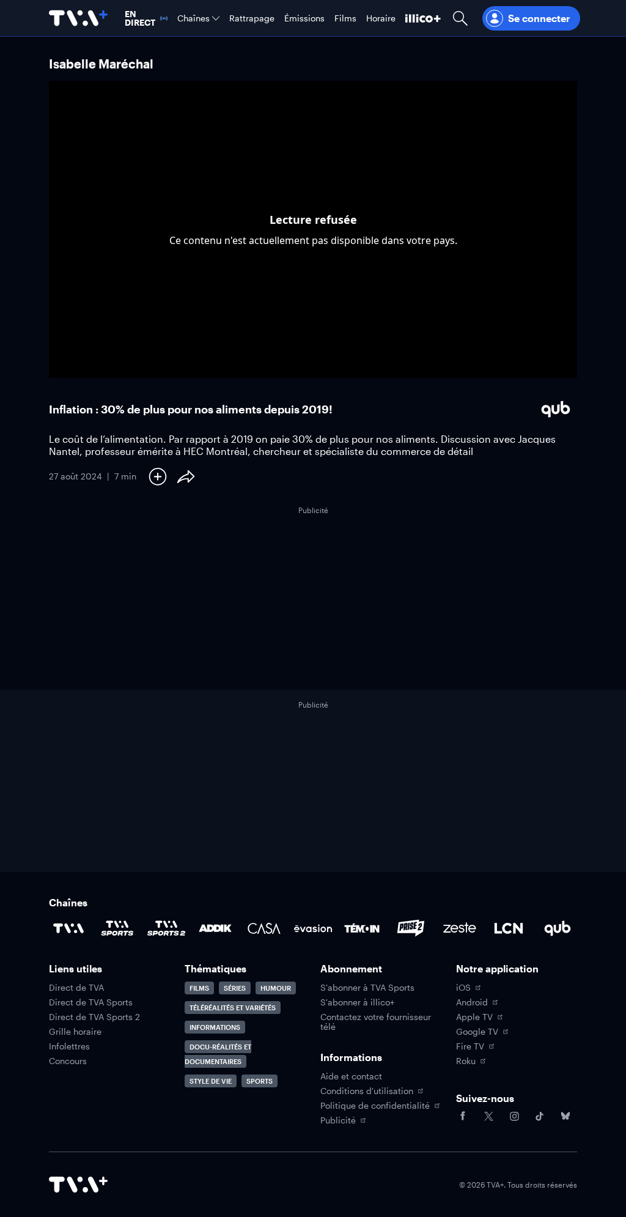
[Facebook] (463, 1116)
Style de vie (211, 1081)
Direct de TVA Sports (91, 1002)
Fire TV (470, 1046)
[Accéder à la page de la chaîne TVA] (68, 928)
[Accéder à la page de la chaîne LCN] (508, 928)
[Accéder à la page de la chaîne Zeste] (459, 928)
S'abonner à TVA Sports (367, 988)
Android (472, 1002)
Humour (275, 988)
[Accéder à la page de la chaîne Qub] (557, 928)
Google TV (477, 1032)
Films (199, 988)
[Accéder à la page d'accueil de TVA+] (78, 1185)
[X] (488, 1116)
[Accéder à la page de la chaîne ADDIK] (215, 928)
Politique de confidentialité (375, 1106)
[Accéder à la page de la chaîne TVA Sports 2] (166, 928)
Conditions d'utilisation (366, 1091)
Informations (215, 1027)
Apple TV (474, 1017)
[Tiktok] (540, 1116)
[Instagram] (514, 1116)
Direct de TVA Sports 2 (94, 1017)
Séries (235, 988)
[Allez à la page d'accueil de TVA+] (78, 18)
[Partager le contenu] (185, 476)
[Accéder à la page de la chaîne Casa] (264, 928)
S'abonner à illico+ (357, 1002)
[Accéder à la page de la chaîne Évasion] (313, 928)
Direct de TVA (76, 988)
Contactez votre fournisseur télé (375, 1022)
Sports (259, 1081)
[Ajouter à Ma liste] (157, 476)
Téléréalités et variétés (233, 1008)
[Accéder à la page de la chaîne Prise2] (410, 928)
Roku (466, 1061)
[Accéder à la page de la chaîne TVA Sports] (117, 928)
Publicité (338, 1120)
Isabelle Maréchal (101, 63)
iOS (463, 988)
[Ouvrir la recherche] (460, 18)
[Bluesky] (565, 1116)
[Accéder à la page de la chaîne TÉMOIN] (361, 928)
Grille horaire (75, 1032)
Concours (68, 1061)
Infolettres (69, 1046)
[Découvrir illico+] (423, 18)
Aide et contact (351, 1076)
